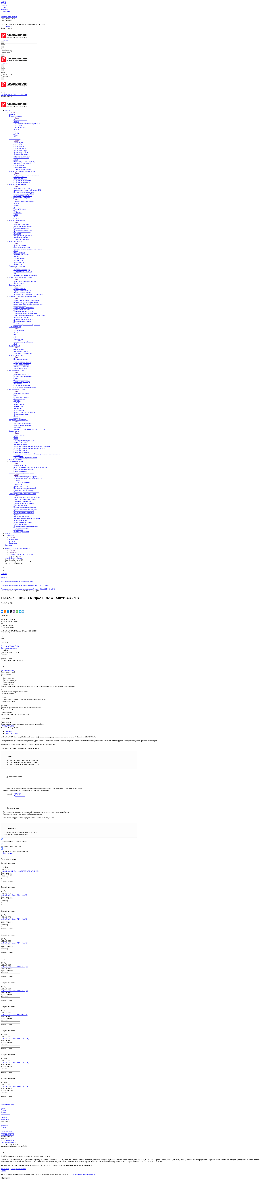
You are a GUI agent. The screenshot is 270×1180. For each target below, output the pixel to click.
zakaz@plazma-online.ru (9, 17)
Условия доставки (7, 1133)
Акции (3, 1110)
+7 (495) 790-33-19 (7, 26)
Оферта (3, 1171)
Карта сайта (5, 1169)
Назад (12, 112)
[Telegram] (6, 568)
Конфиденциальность (18, 1169)
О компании (5, 1114)
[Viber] (14, 611)
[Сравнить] (2, 607)
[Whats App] (6, 570)
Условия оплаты (6, 1131)
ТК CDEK (17, 794)
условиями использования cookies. (85, 1174)
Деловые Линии (19, 796)
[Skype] (20, 611)
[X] (11, 611)
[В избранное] (2, 605)
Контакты (4, 1125)
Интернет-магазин (7, 1104)
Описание (8, 731)
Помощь (4, 1127)
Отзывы (4, 1118)
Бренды (3, 1112)
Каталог (4, 1108)
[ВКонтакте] (2, 611)
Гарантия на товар (7, 1135)
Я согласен (5, 1178)
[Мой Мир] (8, 611)
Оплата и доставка (11, 733)
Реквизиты (5, 1119)
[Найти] (2, 55)
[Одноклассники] (5, 611)
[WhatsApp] (17, 611)
